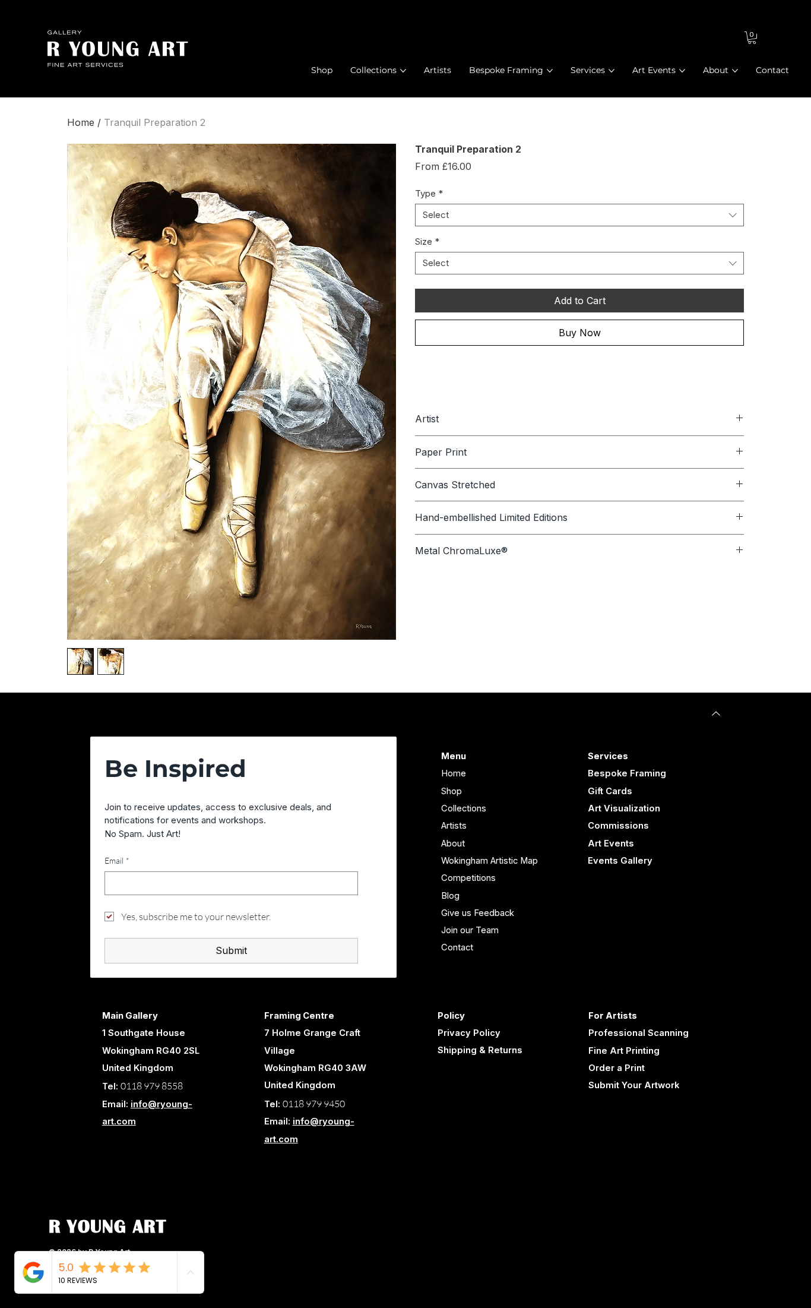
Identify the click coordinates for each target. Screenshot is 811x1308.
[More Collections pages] (403, 71)
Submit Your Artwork (633, 1085)
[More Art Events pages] (682, 71)
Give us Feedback (477, 913)
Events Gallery (620, 860)
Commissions (618, 825)
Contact (457, 947)
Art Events (611, 843)
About (453, 843)
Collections (463, 808)
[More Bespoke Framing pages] (550, 71)
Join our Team (470, 930)
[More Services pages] (611, 71)
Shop (451, 791)
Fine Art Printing (624, 1050)
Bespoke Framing (627, 773)
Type (429, 193)
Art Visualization (624, 808)
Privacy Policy (469, 1033)
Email (116, 860)
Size (427, 241)
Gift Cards (610, 791)
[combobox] (579, 215)
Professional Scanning (638, 1033)
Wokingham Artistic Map (489, 860)
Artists (454, 825)
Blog (450, 895)
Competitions (468, 878)
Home (80, 122)
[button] (752, 37)
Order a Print (616, 1068)
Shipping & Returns (480, 1050)
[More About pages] (735, 71)
